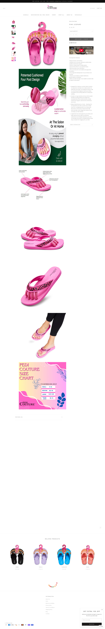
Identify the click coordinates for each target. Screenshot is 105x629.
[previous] (3, 555)
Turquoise (64, 567)
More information (75, 124)
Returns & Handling (50, 603)
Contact (47, 613)
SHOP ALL (61, 15)
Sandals (25, 15)
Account (92, 8)
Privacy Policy (49, 605)
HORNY (54, 15)
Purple (41, 567)
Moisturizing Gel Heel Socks (40, 15)
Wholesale (78, 15)
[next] (101, 555)
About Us (69, 15)
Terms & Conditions (50, 607)
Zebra (17, 567)
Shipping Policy (49, 609)
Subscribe (91, 624)
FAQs (47, 601)
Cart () (99, 8)
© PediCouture (8, 623)
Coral (87, 567)
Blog (47, 611)
